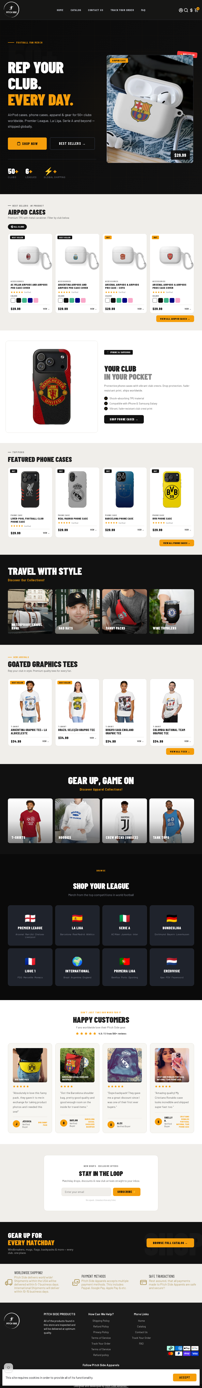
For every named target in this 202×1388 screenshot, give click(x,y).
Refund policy (101, 1355)
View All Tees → (180, 751)
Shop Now (30, 143)
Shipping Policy (101, 1320)
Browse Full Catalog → (170, 1243)
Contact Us (95, 10)
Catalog (76, 10)
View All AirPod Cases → (175, 318)
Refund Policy (101, 1326)
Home (60, 10)
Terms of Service (101, 1337)
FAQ (143, 10)
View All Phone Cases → (176, 543)
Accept (184, 1377)
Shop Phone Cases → (124, 419)
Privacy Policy (101, 1332)
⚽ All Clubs (17, 226)
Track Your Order (122, 10)
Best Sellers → (72, 143)
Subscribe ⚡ (126, 1191)
